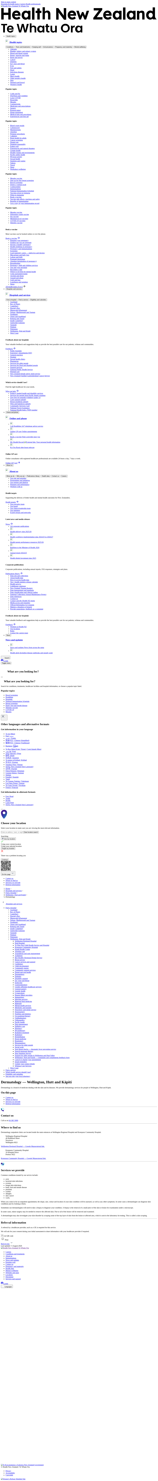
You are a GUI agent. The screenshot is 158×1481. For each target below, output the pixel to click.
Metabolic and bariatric (23, 1008)
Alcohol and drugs (17, 276)
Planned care (15, 372)
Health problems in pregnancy (21, 247)
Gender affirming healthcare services (28, 987)
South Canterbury (16, 321)
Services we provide (13, 883)
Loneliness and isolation (19, 282)
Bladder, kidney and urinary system (23, 51)
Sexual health (15, 159)
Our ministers (15, 510)
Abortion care (20, 951)
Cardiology (19, 964)
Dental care (14, 142)
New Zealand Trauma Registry (21, 588)
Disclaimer (9, 1277)
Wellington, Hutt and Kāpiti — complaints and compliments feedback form (42, 1058)
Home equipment (16, 112)
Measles (13, 102)
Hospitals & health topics (10, 4)
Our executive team (17, 504)
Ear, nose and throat (17, 64)
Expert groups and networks (20, 513)
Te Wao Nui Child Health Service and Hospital (32, 945)
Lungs (12, 74)
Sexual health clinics (17, 359)
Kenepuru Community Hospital (26, 947)
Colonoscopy (15, 128)
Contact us (55, 476)
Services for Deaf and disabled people (24, 365)
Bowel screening (16, 183)
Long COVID (15, 98)
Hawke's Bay (15, 308)
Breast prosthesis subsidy (19, 402)
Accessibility (10, 1473)
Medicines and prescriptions (20, 106)
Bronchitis (14, 100)
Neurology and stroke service (25, 1010)
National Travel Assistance (20, 408)
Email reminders (21, 1062)
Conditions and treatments (15, 1254)
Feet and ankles (16, 68)
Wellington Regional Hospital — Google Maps (22, 1146)
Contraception (15, 187)
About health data (16, 578)
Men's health (14, 76)
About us (9, 465)
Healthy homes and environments (22, 153)
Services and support (13, 1279)
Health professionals (33, 4)
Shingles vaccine (16, 223)
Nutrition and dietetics (23, 1014)
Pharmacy (18, 1028)
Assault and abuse (16, 278)
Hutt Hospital (20, 943)
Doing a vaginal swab (18, 185)
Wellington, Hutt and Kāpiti (20, 331)
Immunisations (48, 47)
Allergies (13, 49)
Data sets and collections (19, 576)
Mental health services (23, 1006)
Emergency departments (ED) (21, 353)
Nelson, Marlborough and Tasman (22, 312)
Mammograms (15, 130)
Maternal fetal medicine (23, 1001)
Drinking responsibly (18, 144)
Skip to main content (8, 2)
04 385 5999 (13, 1120)
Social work (19, 1047)
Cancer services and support (25, 962)
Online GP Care (12, 463)
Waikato (13, 327)
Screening (13, 251)
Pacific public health (17, 155)
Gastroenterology (21, 985)
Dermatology (19, 974)
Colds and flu (15, 94)
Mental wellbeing (79, 47)
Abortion (13, 132)
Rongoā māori (15, 110)
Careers (23, 4)
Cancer (12, 60)
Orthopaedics (20, 1020)
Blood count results (17, 126)
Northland (14, 314)
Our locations (15, 629)
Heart (12, 70)
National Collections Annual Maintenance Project (28, 594)
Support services (16, 367)
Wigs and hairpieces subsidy (20, 404)
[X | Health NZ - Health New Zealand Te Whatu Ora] (2, 1463)
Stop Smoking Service (23, 1053)
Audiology (19, 956)
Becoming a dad (16, 270)
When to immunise (17, 195)
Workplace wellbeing (18, 169)
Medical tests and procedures (20, 114)
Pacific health (20, 1022)
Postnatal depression (17, 259)
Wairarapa (14, 329)
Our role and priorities (18, 478)
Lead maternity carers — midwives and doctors (27, 253)
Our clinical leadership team (20, 508)
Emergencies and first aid (19, 117)
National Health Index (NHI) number (23, 410)
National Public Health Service (21, 370)
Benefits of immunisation (19, 201)
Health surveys (15, 584)
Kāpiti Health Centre (22, 949)
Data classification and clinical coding (24, 592)
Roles (12, 631)
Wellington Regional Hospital (25, 941)
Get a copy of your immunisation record (24, 203)
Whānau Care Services (23, 1066)
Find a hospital (11, 300)
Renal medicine (20, 1039)
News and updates (12, 1260)
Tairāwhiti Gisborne (17, 323)
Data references (16, 597)
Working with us (16, 487)
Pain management (21, 1024)
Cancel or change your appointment (28, 1060)
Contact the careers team (19, 633)
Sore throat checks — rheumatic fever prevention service (35, 1049)
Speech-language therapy (24, 1051)
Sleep (12, 167)
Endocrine (18, 983)
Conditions (10, 47)
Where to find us (12, 881)
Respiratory (19, 1041)
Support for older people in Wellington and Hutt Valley (35, 1055)
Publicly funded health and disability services (26, 393)
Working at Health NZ (18, 627)
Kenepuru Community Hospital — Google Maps (23, 1158)
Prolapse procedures (17, 134)
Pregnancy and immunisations (21, 249)
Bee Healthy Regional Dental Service (28, 958)
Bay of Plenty (15, 304)
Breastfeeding (15, 263)
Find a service (23, 300)
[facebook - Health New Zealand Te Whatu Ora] (2, 1290)
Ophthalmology (20, 1018)
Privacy (8, 1471)
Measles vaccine (16, 178)
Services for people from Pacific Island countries (27, 395)
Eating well (14, 146)
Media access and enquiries (20, 603)
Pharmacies (14, 361)
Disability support (21, 979)
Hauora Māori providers (23, 995)
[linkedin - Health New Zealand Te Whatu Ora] (2, 1297)
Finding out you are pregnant (20, 243)
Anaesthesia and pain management (27, 954)
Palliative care (20, 1026)
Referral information (13, 885)
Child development (22, 966)
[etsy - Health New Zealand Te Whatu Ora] (79, 1453)
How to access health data (19, 580)
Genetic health (20, 991)
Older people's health (18, 78)
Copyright (9, 1475)
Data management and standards (22, 590)
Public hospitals (16, 351)
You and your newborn (18, 267)
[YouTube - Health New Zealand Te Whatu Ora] (2, 1456)
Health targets (11, 502)
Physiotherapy (20, 1031)
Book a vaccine (16, 197)
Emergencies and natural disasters (22, 148)
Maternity (18, 1003)
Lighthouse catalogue (18, 586)
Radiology (18, 1035)
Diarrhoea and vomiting (19, 96)
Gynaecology (20, 993)
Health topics (10, 36)
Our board (14, 506)
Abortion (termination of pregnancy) (23, 261)
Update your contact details (25, 1064)
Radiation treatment (22, 1033)
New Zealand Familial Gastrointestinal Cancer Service (30, 376)
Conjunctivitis (15, 104)
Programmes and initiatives (20, 480)
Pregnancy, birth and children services (24, 265)
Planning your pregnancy (19, 240)
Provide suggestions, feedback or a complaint (26, 609)
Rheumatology (20, 1043)
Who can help (11, 391)
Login (5, 661)
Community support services (25, 970)
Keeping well (36, 47)
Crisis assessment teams (18, 274)
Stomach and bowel (17, 82)
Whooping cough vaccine (19, 214)
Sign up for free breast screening (22, 180)
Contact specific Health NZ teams (22, 601)
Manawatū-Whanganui (18, 310)
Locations (9, 1275)
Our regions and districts (19, 482)
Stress (12, 284)
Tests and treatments (23, 47)
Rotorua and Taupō (17, 319)
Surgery (13, 108)
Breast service (20, 960)
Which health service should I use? (18, 1072)
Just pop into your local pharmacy (18, 1076)
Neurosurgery (20, 1012)
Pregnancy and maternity (63, 47)
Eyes (12, 66)
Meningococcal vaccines (19, 219)
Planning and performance (19, 485)
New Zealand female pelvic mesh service (25, 374)
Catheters (13, 136)
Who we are (21, 476)
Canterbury (14, 306)
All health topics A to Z (14, 287)
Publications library (33, 476)
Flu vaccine (14, 217)
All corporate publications (19, 526)
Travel (12, 165)
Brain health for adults (18, 138)
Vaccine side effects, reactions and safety (25, 199)
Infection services (21, 999)
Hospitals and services (14, 289)
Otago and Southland (18, 316)
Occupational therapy (22, 1016)
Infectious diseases (17, 72)
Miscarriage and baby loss (19, 255)
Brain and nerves (16, 57)
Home (8, 889)
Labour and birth (16, 257)
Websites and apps (12, 1273)
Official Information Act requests (22, 605)
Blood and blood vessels (19, 53)
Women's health (16, 85)
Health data (46, 476)
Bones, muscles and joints (19, 55)
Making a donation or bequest (21, 607)
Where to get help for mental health (23, 272)
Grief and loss (15, 280)
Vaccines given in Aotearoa (20, 193)
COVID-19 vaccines (17, 221)
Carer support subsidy (18, 400)
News (8, 524)
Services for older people (19, 363)
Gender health (15, 151)
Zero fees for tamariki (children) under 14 (25, 398)
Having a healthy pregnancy (20, 245)
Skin (12, 80)
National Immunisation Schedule (22, 191)
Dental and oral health (23, 972)
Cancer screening (16, 140)
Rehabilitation (20, 1037)
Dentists (13, 357)
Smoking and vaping (17, 161)
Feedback (9, 349)
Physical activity (16, 157)
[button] (4, 1240)
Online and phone (12, 412)
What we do (10, 476)
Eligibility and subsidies (38, 300)
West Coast (14, 333)
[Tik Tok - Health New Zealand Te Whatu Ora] (2, 1460)
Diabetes (13, 62)
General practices (16, 355)
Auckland (13, 302)
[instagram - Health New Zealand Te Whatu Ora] (2, 1293)
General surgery (20, 989)
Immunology (19, 997)
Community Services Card (19, 406)
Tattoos (12, 163)
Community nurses (22, 968)
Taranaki (13, 325)
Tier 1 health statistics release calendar (24, 582)
